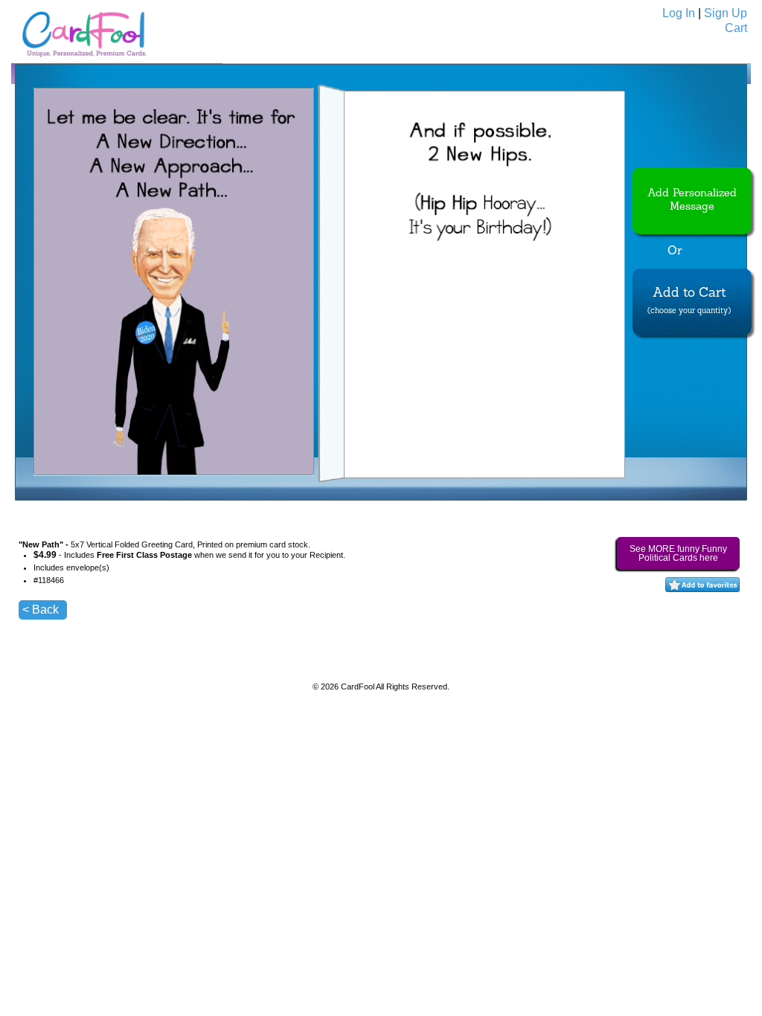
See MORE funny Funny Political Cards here (678, 553)
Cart (736, 28)
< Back (40, 609)
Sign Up (725, 13)
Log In (678, 13)
